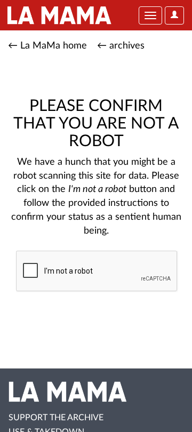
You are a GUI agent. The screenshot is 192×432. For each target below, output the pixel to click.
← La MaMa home (47, 46)
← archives (121, 46)
